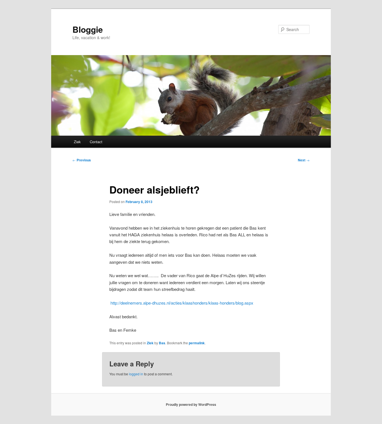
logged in (136, 373)
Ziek (77, 141)
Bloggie (87, 29)
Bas (162, 342)
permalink (197, 342)
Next (304, 159)
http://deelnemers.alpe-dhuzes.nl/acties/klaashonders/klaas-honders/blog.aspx (181, 303)
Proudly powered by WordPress (191, 404)
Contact (96, 141)
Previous (81, 159)
